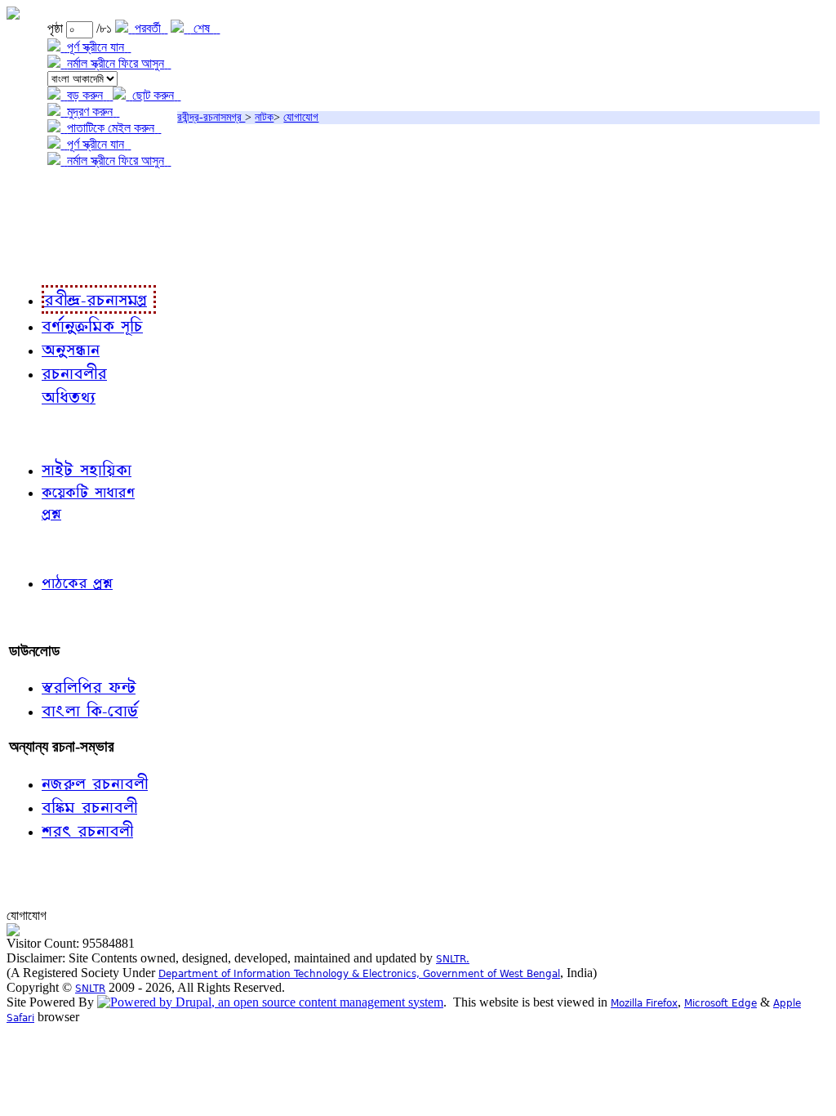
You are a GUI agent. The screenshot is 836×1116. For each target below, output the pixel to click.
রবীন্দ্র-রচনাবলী (45, 261)
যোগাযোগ (300, 117)
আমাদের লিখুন (44, 617)
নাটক (264, 117)
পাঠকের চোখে (43, 547)
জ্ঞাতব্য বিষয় (39, 432)
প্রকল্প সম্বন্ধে (46, 194)
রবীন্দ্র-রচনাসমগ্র (211, 117)
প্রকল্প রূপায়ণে (45, 227)
